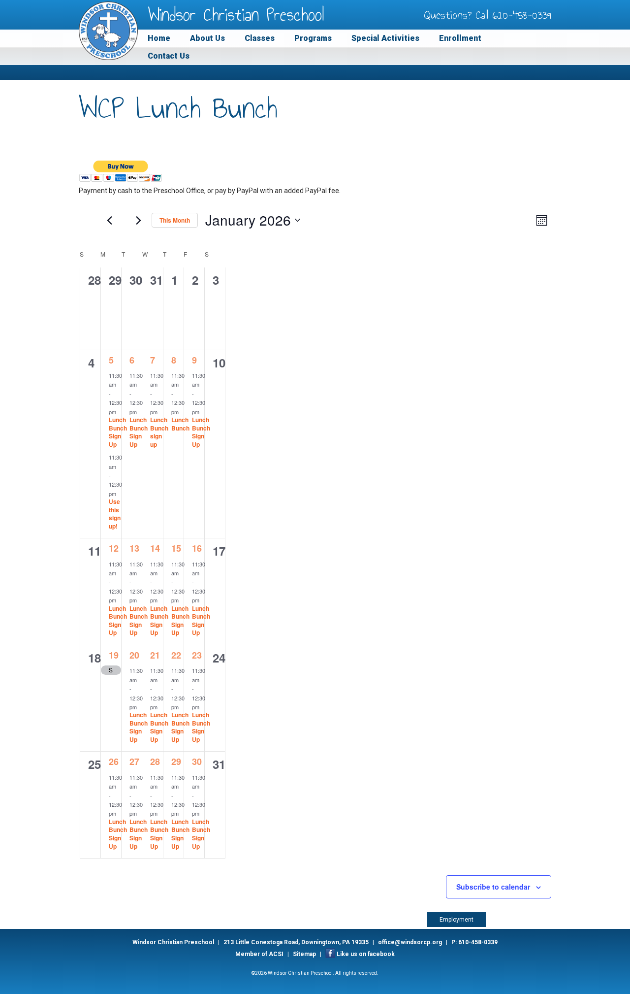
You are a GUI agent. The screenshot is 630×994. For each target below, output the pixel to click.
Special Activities (385, 38)
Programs (313, 38)
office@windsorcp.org (410, 942)
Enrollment (460, 38)
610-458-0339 (522, 15)
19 (114, 655)
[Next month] (138, 220)
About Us (207, 38)
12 (114, 548)
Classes (260, 38)
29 (176, 761)
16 (197, 548)
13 (134, 548)
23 (197, 655)
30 (197, 761)
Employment (456, 919)
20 (134, 655)
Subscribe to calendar (493, 887)
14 (155, 548)
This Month (174, 220)
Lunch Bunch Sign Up (118, 432)
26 (114, 761)
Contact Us (168, 56)
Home (159, 38)
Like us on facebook (366, 954)
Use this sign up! (115, 513)
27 (134, 761)
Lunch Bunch (180, 423)
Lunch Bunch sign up (159, 432)
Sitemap (304, 954)
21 (155, 655)
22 (176, 655)
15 (176, 548)
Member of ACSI (259, 954)
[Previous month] (109, 220)
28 (155, 761)
